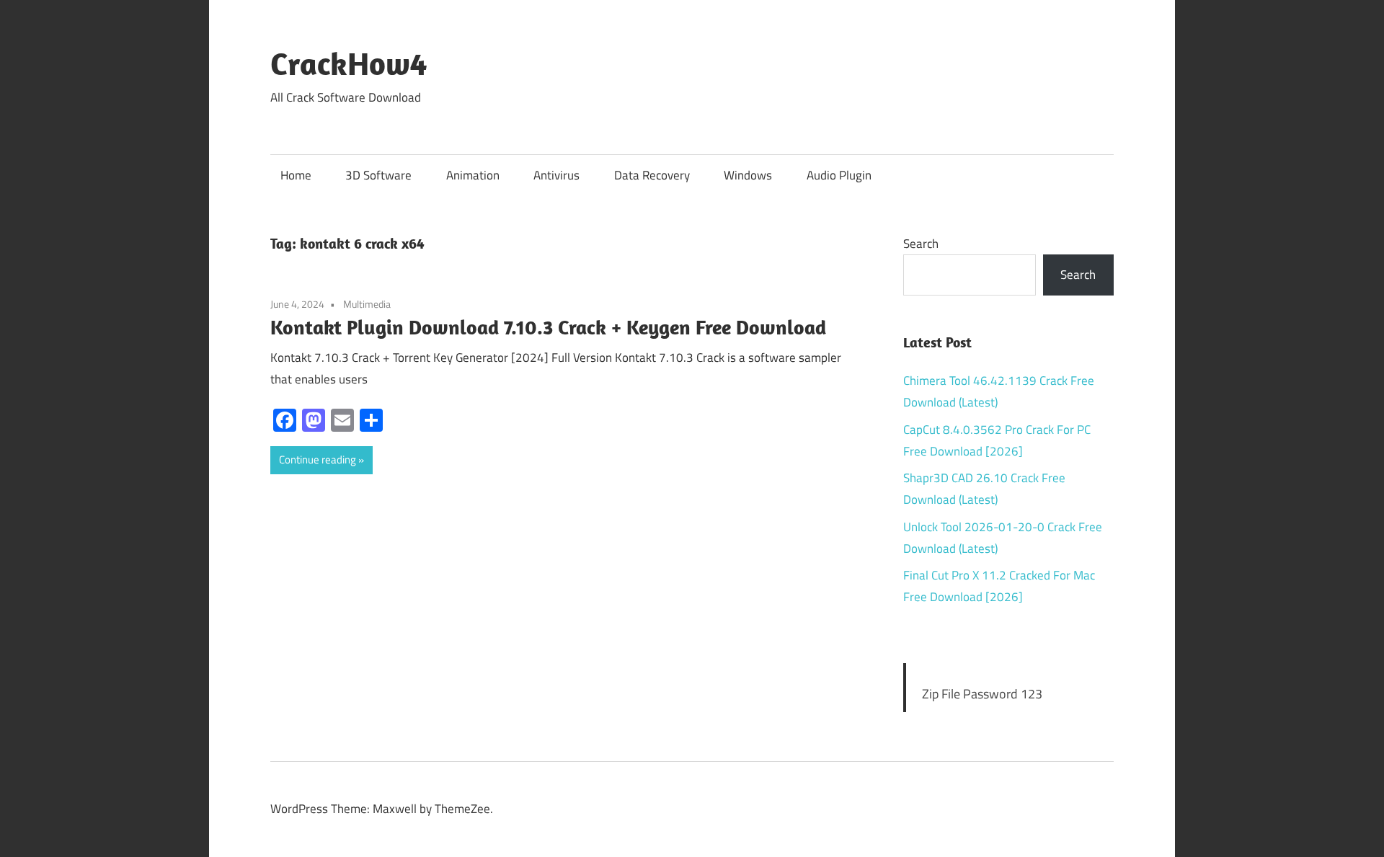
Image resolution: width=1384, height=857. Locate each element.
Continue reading (317, 459)
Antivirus (556, 175)
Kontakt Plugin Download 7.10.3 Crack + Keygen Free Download (548, 326)
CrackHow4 (348, 63)
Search (921, 243)
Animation (473, 175)
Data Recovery (652, 175)
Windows (748, 175)
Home (295, 175)
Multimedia (367, 303)
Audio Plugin (839, 175)
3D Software (378, 175)
